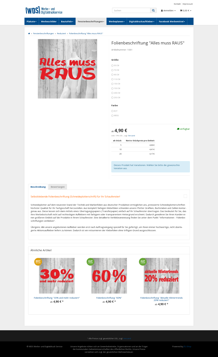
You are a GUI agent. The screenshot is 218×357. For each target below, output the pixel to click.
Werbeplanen (116, 21)
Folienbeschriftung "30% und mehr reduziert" (57, 297)
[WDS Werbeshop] (51, 9)
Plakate (31, 21)
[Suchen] (153, 10)
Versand (131, 135)
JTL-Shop (187, 346)
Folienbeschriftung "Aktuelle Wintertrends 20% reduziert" (161, 299)
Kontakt (177, 4)
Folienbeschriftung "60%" (109, 297)
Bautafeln (66, 21)
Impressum (188, 4)
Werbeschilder (49, 21)
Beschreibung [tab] (38, 186)
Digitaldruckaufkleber (141, 21)
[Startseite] (29, 33)
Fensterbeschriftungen (90, 21)
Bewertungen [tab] (58, 186)
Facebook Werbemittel (171, 21)
